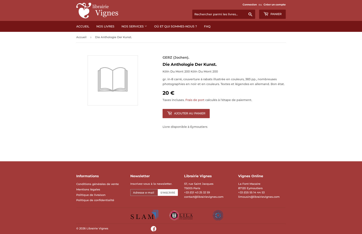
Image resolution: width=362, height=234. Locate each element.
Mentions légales (88, 189)
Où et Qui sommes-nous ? (175, 26)
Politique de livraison (91, 195)
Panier (276, 14)
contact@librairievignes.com (204, 196)
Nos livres (105, 26)
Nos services (133, 26)
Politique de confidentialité (95, 200)
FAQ (207, 26)
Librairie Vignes (97, 228)
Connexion (250, 4)
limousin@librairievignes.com (259, 196)
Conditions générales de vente (97, 184)
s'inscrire (167, 192)
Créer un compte (275, 4)
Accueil (82, 26)
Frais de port (194, 100)
